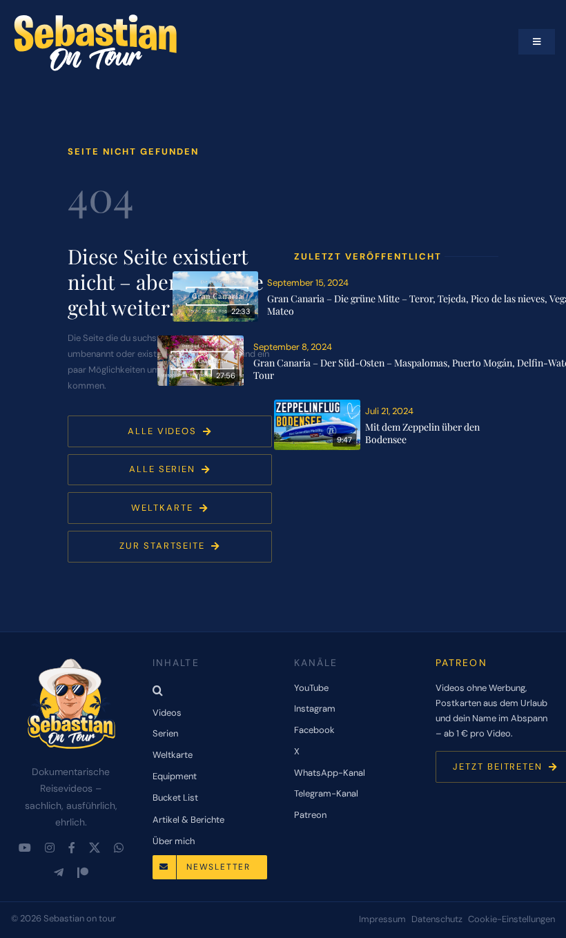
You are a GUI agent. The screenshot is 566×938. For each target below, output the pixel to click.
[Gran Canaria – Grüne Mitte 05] (217, 276)
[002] (319, 404)
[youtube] (25, 847)
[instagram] (50, 847)
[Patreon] (82, 872)
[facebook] (71, 847)
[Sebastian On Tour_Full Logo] (71, 659)
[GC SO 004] (202, 340)
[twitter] (94, 847)
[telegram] (59, 872)
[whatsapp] (119, 847)
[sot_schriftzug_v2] (97, 17)
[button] (212, 690)
